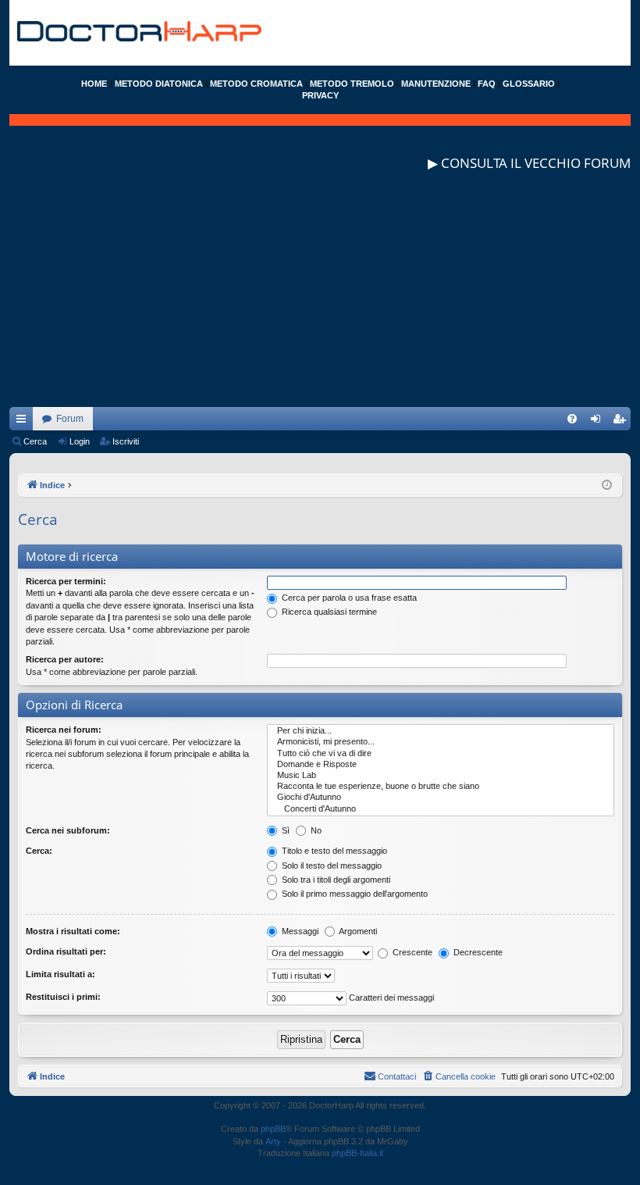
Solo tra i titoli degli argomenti (334, 879)
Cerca (35, 441)
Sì (284, 830)
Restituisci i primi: (63, 996)
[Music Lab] (440, 775)
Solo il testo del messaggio (330, 865)
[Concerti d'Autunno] (440, 809)
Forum (70, 418)
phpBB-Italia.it (357, 1153)
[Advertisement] (320, 297)
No (315, 830)
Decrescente (477, 952)
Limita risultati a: (60, 974)
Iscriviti (125, 441)
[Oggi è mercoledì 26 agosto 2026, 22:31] (607, 485)
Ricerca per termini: (66, 581)
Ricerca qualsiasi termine (328, 611)
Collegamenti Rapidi (24, 421)
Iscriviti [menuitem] (622, 421)
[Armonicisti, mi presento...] (440, 742)
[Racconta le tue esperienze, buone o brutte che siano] (440, 786)
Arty (273, 1141)
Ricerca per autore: (65, 659)
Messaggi (298, 931)
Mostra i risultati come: (73, 931)
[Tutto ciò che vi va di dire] (440, 753)
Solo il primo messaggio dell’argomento (353, 893)
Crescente (411, 952)
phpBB (273, 1128)
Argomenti (357, 931)
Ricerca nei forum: (63, 729)
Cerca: (39, 850)
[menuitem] (572, 418)
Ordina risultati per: (66, 951)
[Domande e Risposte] (440, 764)
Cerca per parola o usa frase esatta (348, 597)
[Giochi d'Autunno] (440, 797)
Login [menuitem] (598, 421)
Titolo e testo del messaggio (333, 850)
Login (79, 441)
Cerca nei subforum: (68, 830)
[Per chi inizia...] (440, 731)
